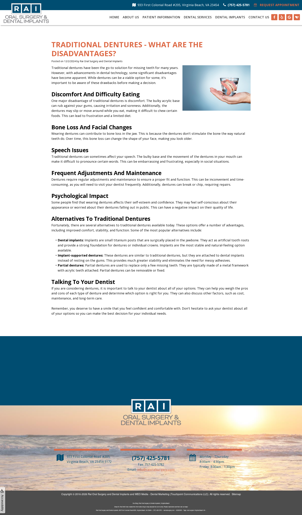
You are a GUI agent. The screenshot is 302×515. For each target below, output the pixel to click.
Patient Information (161, 17)
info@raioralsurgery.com (156, 469)
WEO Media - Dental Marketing (152, 494)
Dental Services (198, 17)
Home (114, 17)
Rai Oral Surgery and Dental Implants (108, 494)
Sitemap (236, 494)
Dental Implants (230, 17)
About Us (131, 17)
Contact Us (259, 17)
